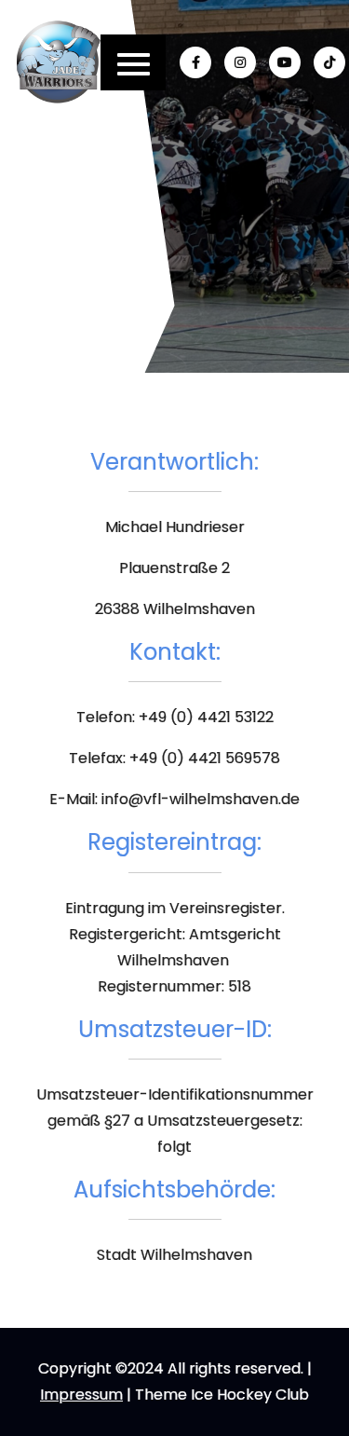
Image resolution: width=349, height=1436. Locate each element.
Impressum (81, 1394)
